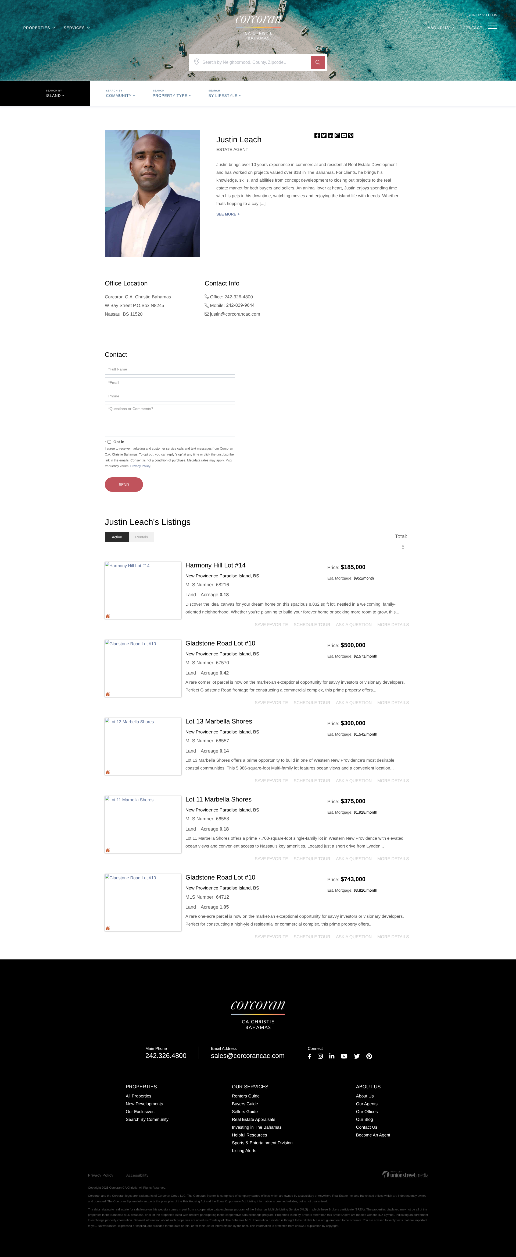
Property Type (170, 95)
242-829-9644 (240, 305)
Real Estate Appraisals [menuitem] (253, 1119)
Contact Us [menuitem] (366, 1127)
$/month (364, 578)
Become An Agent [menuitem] (373, 1135)
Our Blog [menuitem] (364, 1119)
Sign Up (474, 15)
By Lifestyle (223, 95)
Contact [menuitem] (472, 28)
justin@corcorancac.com (235, 314)
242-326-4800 (238, 296)
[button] (317, 62)
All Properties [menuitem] (138, 1096)
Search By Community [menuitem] (147, 1119)
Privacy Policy (140, 466)
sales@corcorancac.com (248, 1053)
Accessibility (137, 1175)
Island (53, 95)
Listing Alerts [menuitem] (244, 1151)
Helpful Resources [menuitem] (249, 1135)
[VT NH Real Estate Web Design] (405, 1174)
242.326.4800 (166, 1053)
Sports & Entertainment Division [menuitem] (262, 1143)
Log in (491, 15)
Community (119, 95)
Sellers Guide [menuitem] (245, 1112)
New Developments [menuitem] (144, 1104)
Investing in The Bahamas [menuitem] (257, 1127)
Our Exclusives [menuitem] (140, 1112)
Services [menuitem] (74, 28)
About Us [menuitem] (438, 28)
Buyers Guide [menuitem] (245, 1104)
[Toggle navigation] (492, 26)
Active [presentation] (117, 537)
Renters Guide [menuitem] (246, 1096)
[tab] (117, 537)
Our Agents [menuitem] (367, 1104)
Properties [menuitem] (36, 28)
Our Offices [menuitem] (367, 1112)
